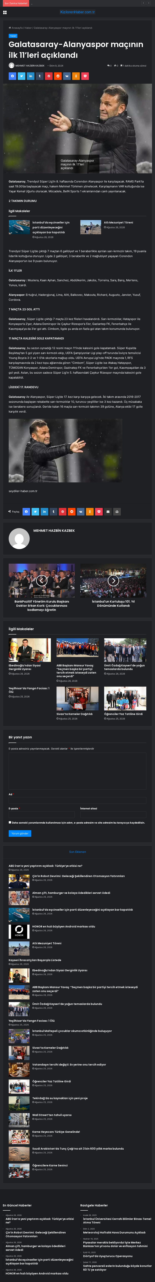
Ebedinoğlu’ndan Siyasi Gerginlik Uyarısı (25, 667)
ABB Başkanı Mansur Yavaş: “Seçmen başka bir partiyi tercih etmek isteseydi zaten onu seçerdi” (76, 671)
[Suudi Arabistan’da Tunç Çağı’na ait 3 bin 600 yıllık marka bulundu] (19, 1154)
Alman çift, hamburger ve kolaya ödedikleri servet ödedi (64, 3)
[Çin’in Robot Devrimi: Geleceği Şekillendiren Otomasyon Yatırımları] (19, 881)
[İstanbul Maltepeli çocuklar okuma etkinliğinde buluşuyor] (19, 1036)
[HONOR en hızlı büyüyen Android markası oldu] (19, 932)
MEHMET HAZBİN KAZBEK (30, 65)
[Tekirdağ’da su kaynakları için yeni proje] (19, 1103)
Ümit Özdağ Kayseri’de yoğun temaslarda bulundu (124, 667)
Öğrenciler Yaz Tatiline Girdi (123, 714)
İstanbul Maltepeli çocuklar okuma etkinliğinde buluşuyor (72, 1031)
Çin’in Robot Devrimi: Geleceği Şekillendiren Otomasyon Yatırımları (78, 876)
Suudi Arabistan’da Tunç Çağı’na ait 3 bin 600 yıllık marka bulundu (78, 1149)
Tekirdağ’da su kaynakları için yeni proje (60, 1098)
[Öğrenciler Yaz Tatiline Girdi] (125, 698)
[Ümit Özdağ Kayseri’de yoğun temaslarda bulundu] (125, 650)
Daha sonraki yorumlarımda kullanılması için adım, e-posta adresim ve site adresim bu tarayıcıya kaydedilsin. (78, 822)
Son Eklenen (77, 852)
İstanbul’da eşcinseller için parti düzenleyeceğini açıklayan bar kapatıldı (51, 227)
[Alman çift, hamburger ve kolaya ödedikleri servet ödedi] (19, 898)
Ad (11, 794)
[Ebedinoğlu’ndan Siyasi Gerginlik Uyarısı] (30, 650)
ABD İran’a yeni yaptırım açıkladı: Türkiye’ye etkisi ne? (45, 866)
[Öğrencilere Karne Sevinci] (19, 1171)
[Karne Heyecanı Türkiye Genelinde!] (19, 1137)
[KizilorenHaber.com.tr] (77, 12)
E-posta (14, 808)
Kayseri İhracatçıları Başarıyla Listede (35, 960)
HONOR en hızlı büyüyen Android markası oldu (63, 926)
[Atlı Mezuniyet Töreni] (90, 227)
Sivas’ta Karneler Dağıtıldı (75, 714)
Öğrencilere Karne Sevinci (50, 1165)
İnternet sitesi (88, 808)
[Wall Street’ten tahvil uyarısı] (19, 1120)
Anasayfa (16, 27)
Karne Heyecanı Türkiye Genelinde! (56, 1132)
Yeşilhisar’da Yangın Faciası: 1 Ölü (29, 690)
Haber (28, 27)
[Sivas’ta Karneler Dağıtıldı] (78, 698)
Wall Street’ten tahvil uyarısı (52, 1115)
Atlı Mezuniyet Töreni (118, 222)
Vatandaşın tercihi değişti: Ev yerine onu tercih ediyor (69, 1064)
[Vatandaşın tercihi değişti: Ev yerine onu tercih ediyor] (19, 1070)
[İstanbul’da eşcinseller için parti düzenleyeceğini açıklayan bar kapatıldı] (19, 227)
